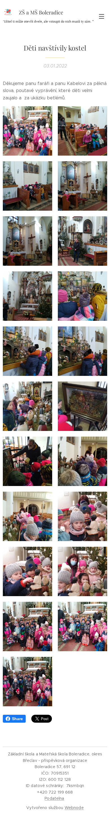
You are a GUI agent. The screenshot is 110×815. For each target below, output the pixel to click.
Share (17, 718)
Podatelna (54, 798)
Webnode (74, 807)
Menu (101, 16)
